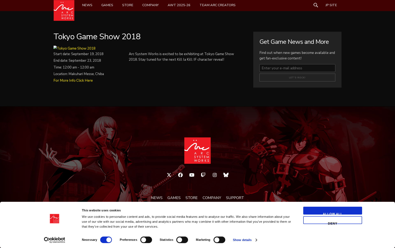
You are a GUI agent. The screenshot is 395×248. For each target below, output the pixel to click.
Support (235, 198)
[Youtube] (192, 175)
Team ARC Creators (218, 5)
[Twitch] (203, 175)
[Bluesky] (226, 175)
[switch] (146, 239)
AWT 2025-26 (179, 5)
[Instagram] (215, 175)
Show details (242, 240)
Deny (332, 223)
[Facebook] (180, 175)
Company (150, 5)
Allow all (333, 213)
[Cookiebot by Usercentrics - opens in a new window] (55, 240)
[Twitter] (169, 175)
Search (316, 5)
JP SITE (331, 5)
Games (107, 5)
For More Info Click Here (73, 80)
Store (127, 5)
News (87, 5)
